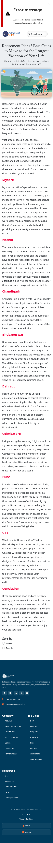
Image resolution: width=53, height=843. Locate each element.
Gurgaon (33, 748)
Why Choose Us (11, 737)
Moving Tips (9, 781)
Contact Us (9, 748)
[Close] (48, 4)
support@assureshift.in (15, 704)
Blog (6, 775)
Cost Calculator (11, 786)
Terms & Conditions (26, 819)
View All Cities (36, 759)
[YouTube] (27, 693)
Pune (32, 743)
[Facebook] (4, 693)
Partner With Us (11, 753)
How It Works (10, 731)
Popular (10, 648)
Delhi (32, 720)
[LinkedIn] (16, 693)
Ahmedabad (35, 753)
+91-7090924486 (13, 699)
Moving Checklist (11, 797)
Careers (8, 743)
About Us (8, 720)
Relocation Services (13, 726)
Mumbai (33, 726)
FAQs (7, 792)
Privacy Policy (26, 815)
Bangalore (34, 731)
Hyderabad (34, 737)
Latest (9, 643)
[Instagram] (21, 693)
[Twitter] (10, 693)
